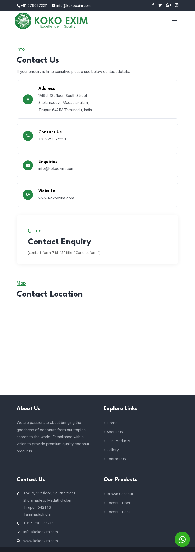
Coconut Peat (118, 511)
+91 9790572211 (34, 5)
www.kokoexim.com (56, 197)
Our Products (118, 440)
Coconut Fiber (119, 502)
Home (112, 422)
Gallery (113, 449)
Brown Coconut (120, 493)
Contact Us (116, 458)
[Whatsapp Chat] (182, 539)
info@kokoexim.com (56, 168)
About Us (115, 431)
